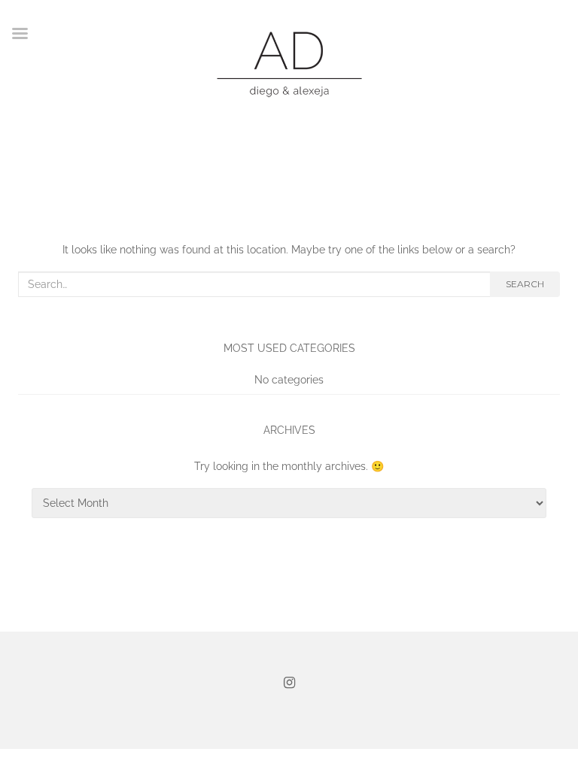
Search (525, 284)
